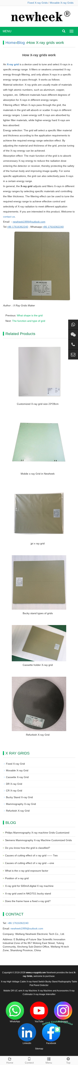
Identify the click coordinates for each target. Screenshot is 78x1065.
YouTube (39, 1021)
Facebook (51, 1043)
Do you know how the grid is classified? (27, 847)
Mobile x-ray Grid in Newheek (38, 473)
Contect (29, 1062)
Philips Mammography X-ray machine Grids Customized (37, 832)
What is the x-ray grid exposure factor (26, 870)
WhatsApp (15, 1021)
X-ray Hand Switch (35, 981)
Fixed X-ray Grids (38, 2)
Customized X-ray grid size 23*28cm (38, 403)
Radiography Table (67, 981)
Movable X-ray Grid (17, 770)
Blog (21, 42)
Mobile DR (8, 990)
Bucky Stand (51, 981)
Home (10, 42)
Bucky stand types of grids (38, 613)
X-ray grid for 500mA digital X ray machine (29, 885)
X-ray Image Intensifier (44, 994)
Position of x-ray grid (17, 878)
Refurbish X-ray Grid (38, 734)
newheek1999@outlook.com (27, 928)
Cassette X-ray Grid (17, 777)
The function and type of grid (28, 320)
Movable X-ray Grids (61, 2)
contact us (9, 216)
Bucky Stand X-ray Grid (19, 797)
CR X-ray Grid (14, 790)
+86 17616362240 (17, 923)
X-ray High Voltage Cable (13, 981)
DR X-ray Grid (14, 783)
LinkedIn (27, 1043)
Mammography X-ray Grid (21, 804)
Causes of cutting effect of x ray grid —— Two (31, 855)
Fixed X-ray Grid (15, 763)
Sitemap (39, 1048)
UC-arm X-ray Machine (26, 990)
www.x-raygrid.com (36, 972)
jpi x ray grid (38, 543)
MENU (7, 31)
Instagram (63, 1021)
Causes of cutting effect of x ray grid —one (29, 863)
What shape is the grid (30, 315)
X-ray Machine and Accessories (53, 990)
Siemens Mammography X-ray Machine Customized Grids (38, 840)
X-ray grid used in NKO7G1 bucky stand (28, 893)
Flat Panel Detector (39, 985)
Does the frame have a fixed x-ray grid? (28, 901)
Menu (49, 1062)
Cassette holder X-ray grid (38, 664)
